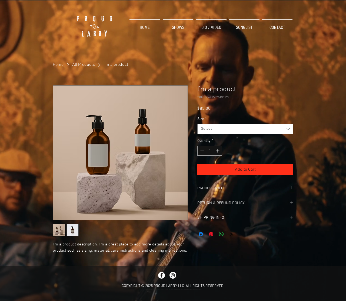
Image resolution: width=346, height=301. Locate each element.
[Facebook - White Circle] (161, 275)
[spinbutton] (210, 150)
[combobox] (245, 129)
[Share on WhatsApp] (221, 234)
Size (202, 119)
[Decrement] (201, 150)
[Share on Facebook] (201, 234)
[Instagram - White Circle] (172, 275)
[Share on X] (231, 234)
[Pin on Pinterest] (211, 234)
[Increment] (218, 150)
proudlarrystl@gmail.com (192, 289)
